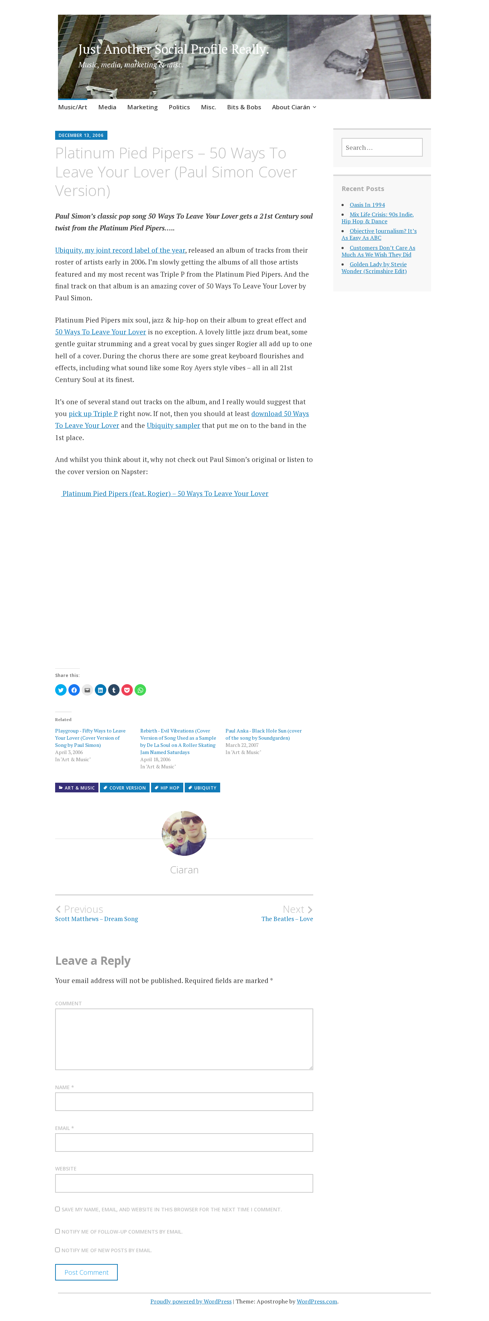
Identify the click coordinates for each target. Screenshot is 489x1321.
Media (107, 107)
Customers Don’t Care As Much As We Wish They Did (378, 251)
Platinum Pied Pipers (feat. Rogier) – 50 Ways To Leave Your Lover (164, 493)
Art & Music (80, 788)
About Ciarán (291, 107)
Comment (68, 1003)
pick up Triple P (93, 413)
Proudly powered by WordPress (191, 1301)
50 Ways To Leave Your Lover (100, 331)
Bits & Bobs (244, 107)
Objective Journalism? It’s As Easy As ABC (379, 234)
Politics (179, 107)
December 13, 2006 (81, 135)
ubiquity (205, 788)
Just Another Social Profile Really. (174, 48)
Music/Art (72, 107)
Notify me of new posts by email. (107, 1250)
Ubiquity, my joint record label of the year (120, 249)
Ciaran (184, 869)
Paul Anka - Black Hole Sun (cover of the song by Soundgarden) (264, 734)
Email (64, 1128)
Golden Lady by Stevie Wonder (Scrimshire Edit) (374, 267)
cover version (128, 788)
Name (64, 1087)
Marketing (142, 107)
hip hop (170, 788)
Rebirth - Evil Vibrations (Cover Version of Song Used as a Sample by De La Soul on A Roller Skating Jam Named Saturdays (178, 741)
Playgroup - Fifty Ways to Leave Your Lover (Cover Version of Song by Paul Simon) (90, 737)
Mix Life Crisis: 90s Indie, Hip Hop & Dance (378, 217)
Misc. (208, 107)
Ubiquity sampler (173, 425)
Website (66, 1168)
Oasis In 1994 (367, 205)
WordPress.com (317, 1301)
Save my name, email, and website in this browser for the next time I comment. (172, 1209)
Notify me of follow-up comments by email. (122, 1231)
